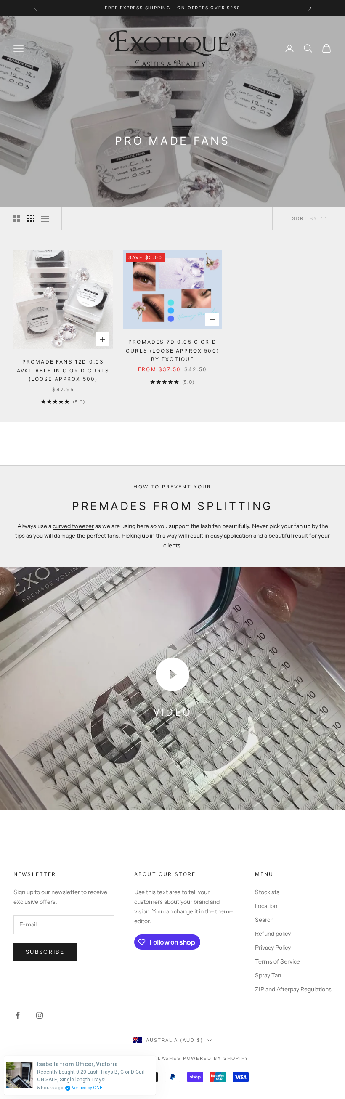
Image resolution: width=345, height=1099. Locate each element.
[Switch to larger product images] (16, 218)
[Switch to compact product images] (45, 218)
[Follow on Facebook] (17, 1015)
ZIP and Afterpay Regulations (293, 989)
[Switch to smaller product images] (30, 218)
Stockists (267, 892)
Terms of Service (277, 961)
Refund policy (273, 933)
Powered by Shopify (216, 1058)
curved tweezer (73, 526)
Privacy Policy (273, 947)
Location (266, 906)
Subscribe (45, 951)
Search (264, 920)
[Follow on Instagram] (39, 1015)
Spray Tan (268, 975)
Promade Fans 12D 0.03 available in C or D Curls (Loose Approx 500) (63, 370)
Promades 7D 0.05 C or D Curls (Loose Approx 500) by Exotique (172, 350)
